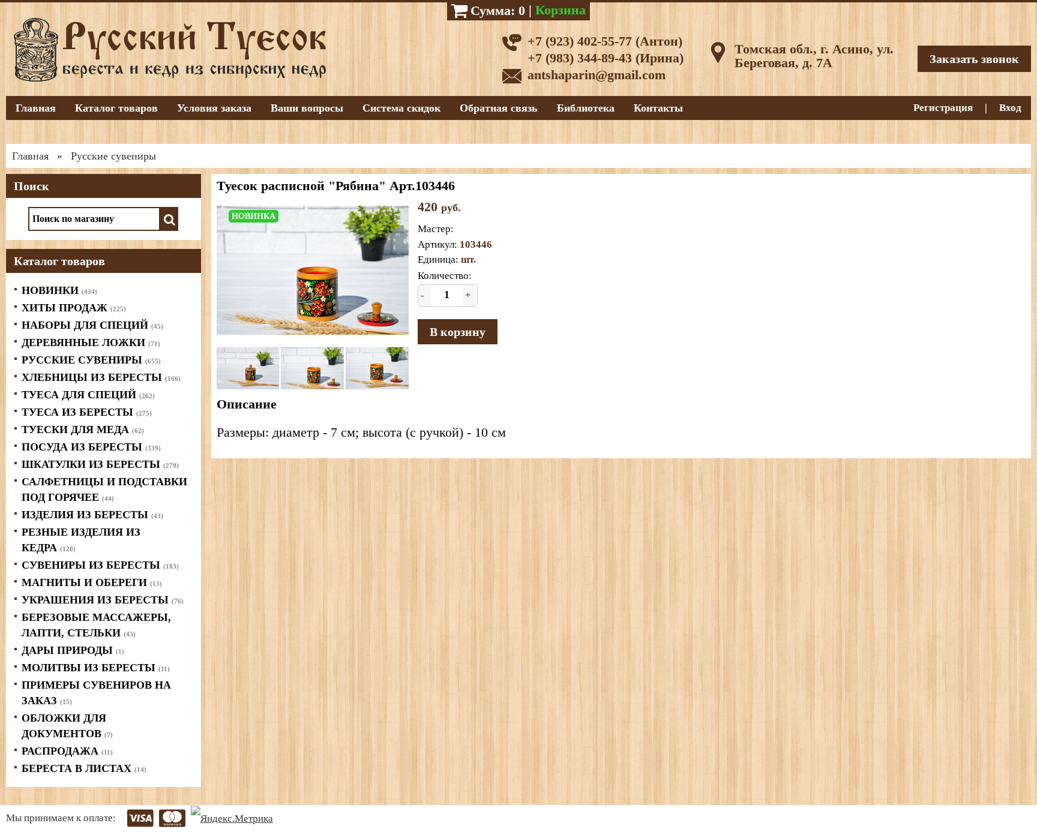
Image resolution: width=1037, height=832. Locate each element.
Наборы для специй (92, 325)
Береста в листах (84, 768)
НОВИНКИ (59, 290)
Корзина (560, 9)
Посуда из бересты (91, 447)
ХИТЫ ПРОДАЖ (74, 308)
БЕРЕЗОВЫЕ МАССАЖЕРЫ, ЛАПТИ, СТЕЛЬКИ (96, 625)
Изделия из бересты (92, 515)
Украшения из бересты (103, 600)
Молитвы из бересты (96, 668)
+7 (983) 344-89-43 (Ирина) (606, 57)
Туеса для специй (88, 395)
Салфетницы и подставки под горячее (104, 489)
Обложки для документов (67, 726)
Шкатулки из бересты (100, 464)
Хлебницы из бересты (101, 377)
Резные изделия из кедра (81, 540)
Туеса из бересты (87, 412)
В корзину (457, 331)
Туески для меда (83, 429)
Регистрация (943, 107)
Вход (1010, 107)
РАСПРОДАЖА (67, 751)
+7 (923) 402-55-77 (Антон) (605, 41)
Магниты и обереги (92, 582)
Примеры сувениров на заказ (96, 693)
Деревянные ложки (91, 343)
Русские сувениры (91, 360)
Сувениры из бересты (100, 565)
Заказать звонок (974, 58)
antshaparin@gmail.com (597, 74)
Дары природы (73, 650)
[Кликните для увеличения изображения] (313, 270)
